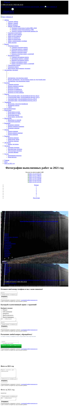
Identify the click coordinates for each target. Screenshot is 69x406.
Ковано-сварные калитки (15, 86)
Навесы (6, 94)
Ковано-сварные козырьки (16, 126)
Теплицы (7, 146)
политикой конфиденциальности (29, 300)
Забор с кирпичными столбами (17, 41)
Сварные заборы (13, 21)
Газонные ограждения (14, 33)
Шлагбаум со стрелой (14, 120)
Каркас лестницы (13, 144)
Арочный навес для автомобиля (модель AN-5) (22, 100)
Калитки (7, 83)
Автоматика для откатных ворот (18, 78)
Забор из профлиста (14, 37)
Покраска (6, 313)
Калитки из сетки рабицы (16, 92)
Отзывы (6, 269)
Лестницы (7, 142)
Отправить (4, 296)
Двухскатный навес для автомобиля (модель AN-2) (23, 95)
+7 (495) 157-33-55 (6, 4)
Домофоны (7, 102)
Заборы (6, 20)
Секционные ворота (14, 65)
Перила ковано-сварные (15, 133)
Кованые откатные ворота (19, 50)
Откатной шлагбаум (14, 121)
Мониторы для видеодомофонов (18, 104)
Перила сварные (13, 131)
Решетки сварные (13, 141)
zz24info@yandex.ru (10, 283)
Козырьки (7, 123)
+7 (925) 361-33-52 (17, 4)
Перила (6, 129)
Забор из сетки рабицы (15, 34)
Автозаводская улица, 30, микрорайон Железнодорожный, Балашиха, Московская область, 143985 (34, 280)
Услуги (6, 154)
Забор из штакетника (14, 39)
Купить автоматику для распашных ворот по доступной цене (27, 79)
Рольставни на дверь (14, 113)
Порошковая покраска (14, 155)
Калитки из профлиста (15, 89)
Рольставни (7, 110)
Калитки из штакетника (15, 91)
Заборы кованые (13, 25)
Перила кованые (13, 134)
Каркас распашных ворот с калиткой (23, 63)
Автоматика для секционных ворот (19, 81)
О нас (6, 266)
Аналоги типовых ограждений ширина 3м (25, 31)
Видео (6, 264)
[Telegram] (13, 9)
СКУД (10, 107)
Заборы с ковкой (13, 23)
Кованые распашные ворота (20, 60)
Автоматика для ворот (11, 70)
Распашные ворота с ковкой (20, 58)
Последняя (36, 198)
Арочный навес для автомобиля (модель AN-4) (22, 99)
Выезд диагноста (8, 315)
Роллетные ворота (13, 115)
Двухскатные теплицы (15, 150)
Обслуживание (7, 311)
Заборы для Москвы (14, 26)
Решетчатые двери (13, 139)
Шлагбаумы (8, 118)
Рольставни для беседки (15, 116)
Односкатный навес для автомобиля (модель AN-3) (23, 97)
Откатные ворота (13, 46)
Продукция (7, 267)
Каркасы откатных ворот (19, 52)
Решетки (7, 136)
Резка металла (12, 157)
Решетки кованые (13, 138)
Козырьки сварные (13, 125)
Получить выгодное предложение (11, 345)
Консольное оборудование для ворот (19, 68)
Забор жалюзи (12, 42)
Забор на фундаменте (14, 36)
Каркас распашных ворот (19, 62)
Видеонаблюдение (10, 108)
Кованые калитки (13, 87)
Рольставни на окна (14, 112)
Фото (6, 262)
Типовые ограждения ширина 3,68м (23, 29)
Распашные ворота (13, 55)
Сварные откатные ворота (20, 47)
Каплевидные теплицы (15, 149)
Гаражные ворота (13, 67)
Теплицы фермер (13, 152)
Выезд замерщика (8, 317)
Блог (5, 274)
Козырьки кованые (13, 128)
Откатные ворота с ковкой (20, 49)
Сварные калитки (13, 84)
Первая (36, 185)
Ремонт (5, 310)
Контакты (7, 270)
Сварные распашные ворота (20, 57)
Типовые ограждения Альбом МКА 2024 (24, 28)
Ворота (6, 44)
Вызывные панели (13, 105)
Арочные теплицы (13, 147)
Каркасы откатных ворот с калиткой (23, 54)
